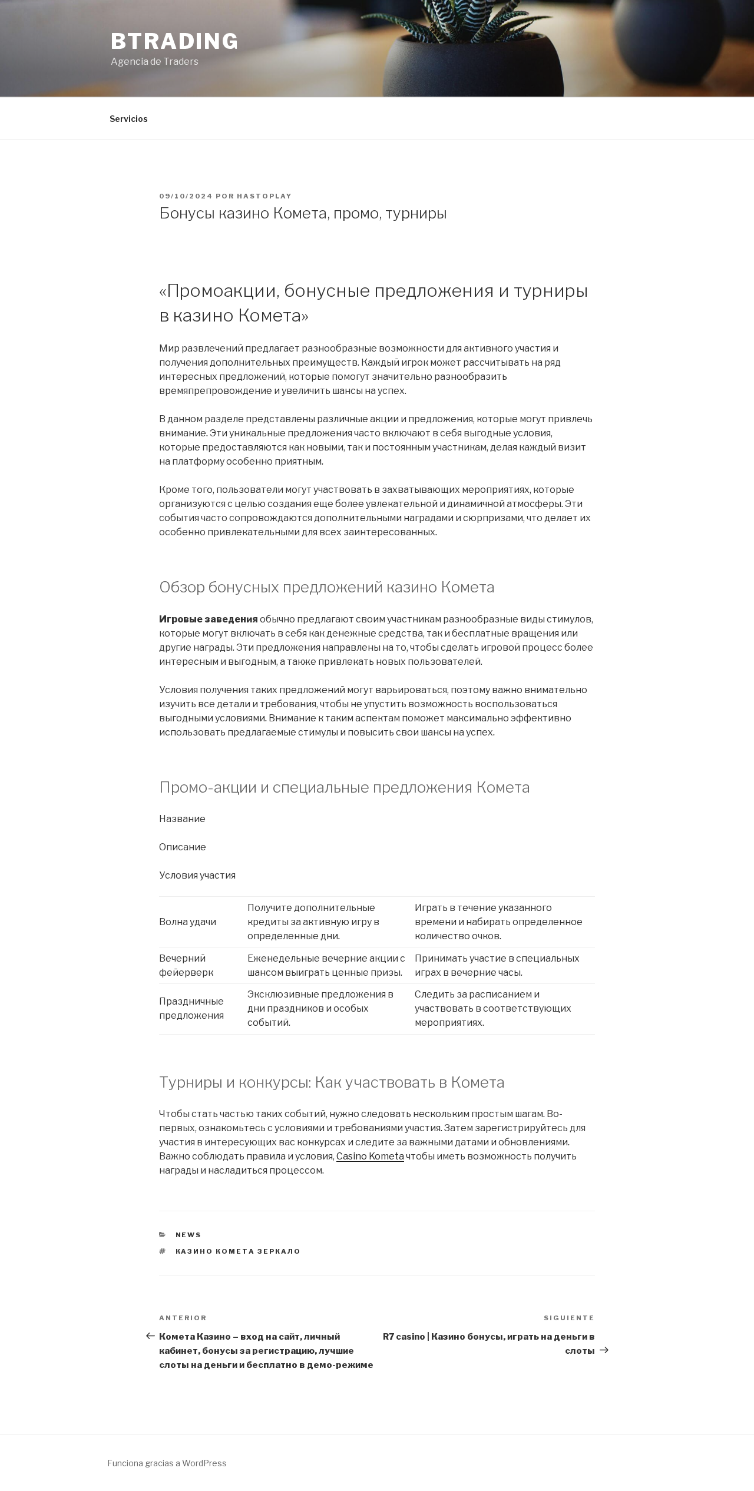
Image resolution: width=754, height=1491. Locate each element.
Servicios (129, 119)
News (189, 1235)
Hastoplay (264, 196)
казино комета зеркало (239, 1251)
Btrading (175, 41)
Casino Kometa (370, 1156)
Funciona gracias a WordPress (167, 1463)
